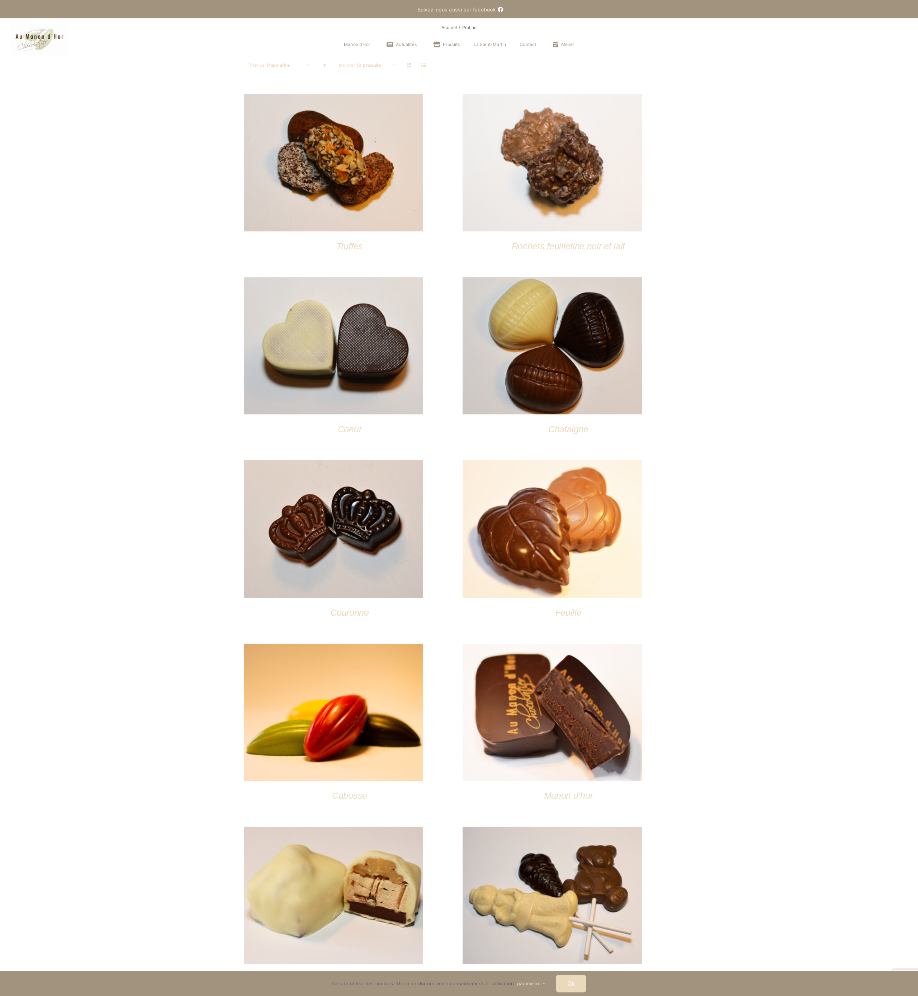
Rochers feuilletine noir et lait (568, 246)
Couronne (349, 612)
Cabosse (349, 795)
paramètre (529, 983)
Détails (333, 164)
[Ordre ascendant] (325, 65)
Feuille (568, 612)
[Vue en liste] (424, 65)
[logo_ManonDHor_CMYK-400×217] (39, 26)
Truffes (349, 246)
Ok (571, 983)
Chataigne (568, 429)
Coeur (350, 429)
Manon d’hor (568, 795)
